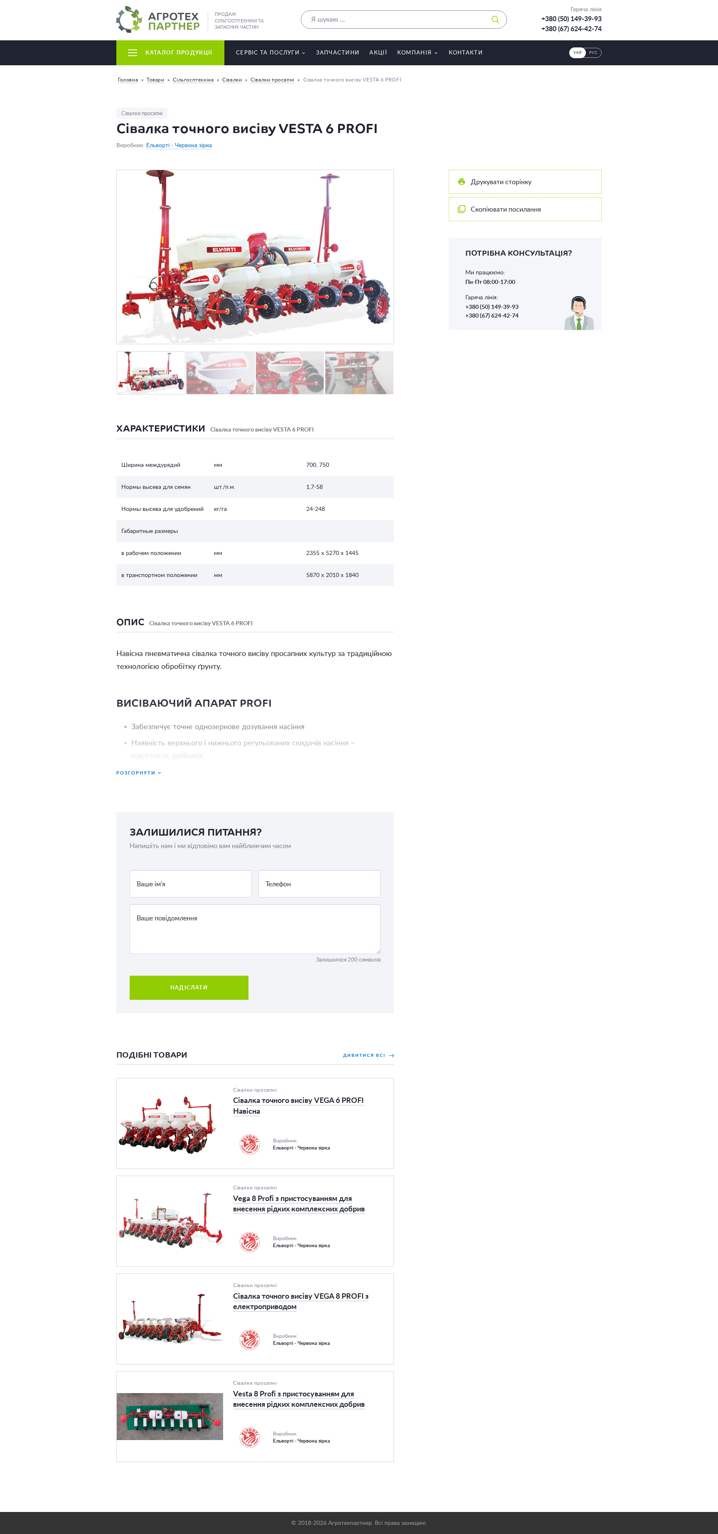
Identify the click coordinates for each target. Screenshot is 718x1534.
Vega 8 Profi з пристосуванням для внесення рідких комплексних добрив (228, 1181)
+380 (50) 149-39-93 (571, 18)
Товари (156, 79)
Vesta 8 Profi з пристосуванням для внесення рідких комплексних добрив (229, 1376)
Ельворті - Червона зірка (179, 145)
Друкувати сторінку (501, 181)
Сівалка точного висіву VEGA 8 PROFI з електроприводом (205, 1278)
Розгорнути (135, 772)
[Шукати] (495, 19)
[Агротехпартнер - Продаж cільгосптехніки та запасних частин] (157, 19)
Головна (128, 79)
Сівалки (232, 79)
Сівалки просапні (273, 79)
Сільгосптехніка (193, 79)
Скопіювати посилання (506, 209)
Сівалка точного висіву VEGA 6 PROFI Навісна (187, 1083)
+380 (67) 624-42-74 (571, 28)
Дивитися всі (365, 1055)
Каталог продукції (178, 52)
